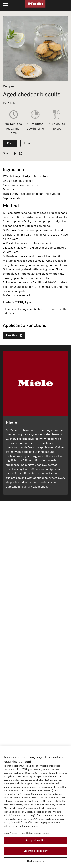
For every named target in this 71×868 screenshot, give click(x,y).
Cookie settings (35, 861)
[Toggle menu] (5, 5)
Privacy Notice (25, 833)
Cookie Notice (41, 833)
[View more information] (20, 335)
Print (10, 143)
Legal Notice (10, 833)
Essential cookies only (35, 851)
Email (27, 143)
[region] (35, 807)
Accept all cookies (35, 840)
